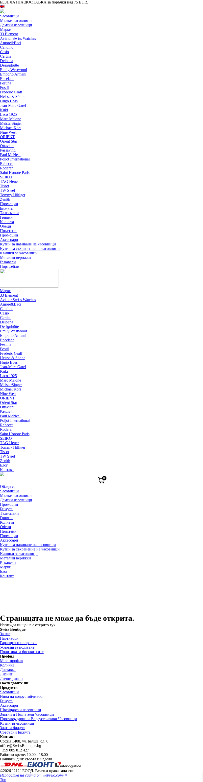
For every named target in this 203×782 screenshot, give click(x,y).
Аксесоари (9, 239)
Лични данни (11, 678)
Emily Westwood (13, 70)
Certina (5, 56)
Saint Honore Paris (14, 172)
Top (3, 780)
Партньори (9, 638)
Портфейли (9, 266)
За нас (5, 634)
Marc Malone (10, 119)
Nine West (8, 132)
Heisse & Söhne (12, 96)
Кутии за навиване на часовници (28, 244)
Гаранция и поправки (18, 643)
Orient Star (8, 141)
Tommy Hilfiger (12, 195)
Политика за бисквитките (22, 652)
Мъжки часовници (16, 20)
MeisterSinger (11, 123)
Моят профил (11, 661)
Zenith (5, 199)
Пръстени (8, 231)
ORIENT (7, 137)
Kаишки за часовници (19, 253)
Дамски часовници (16, 25)
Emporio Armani (13, 74)
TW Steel (7, 190)
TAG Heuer (9, 181)
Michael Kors (10, 128)
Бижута (6, 208)
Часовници (9, 16)
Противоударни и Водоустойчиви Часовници (38, 719)
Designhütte (9, 65)
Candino (6, 47)
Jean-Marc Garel (13, 105)
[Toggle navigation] (5, 12)
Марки (5, 29)
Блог (4, 465)
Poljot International (15, 159)
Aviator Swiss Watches (18, 38)
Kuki (4, 110)
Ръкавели (8, 262)
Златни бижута (12, 728)
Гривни (6, 217)
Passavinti (8, 150)
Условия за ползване (17, 647)
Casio (4, 52)
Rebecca (6, 163)
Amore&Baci (10, 43)
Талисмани (9, 213)
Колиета (7, 222)
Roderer (6, 168)
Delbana (6, 61)
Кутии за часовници (17, 723)
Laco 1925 (8, 114)
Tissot (4, 186)
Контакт (7, 470)
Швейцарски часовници (20, 710)
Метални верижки (15, 257)
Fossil (4, 87)
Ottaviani (7, 146)
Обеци (5, 226)
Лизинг (6, 674)
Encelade (7, 79)
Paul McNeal (10, 155)
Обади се (7, 486)
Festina (5, 83)
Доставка (8, 669)
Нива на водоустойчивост (22, 696)
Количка (7, 665)
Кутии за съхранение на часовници (30, 248)
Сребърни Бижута (15, 732)
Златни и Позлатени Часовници (27, 714)
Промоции (9, 204)
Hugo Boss (9, 101)
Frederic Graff (11, 92)
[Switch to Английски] (2, 6)
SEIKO (6, 177)
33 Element (9, 34)
